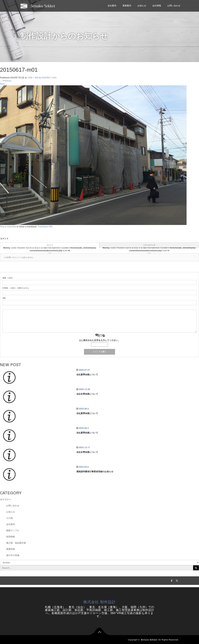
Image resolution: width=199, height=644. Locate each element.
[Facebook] (171, 580)
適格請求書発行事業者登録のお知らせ (94, 471)
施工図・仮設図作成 (16, 543)
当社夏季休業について (87, 374)
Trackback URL (45, 226)
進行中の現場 (12, 555)
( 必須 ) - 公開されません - (16, 288)
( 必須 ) (7, 278)
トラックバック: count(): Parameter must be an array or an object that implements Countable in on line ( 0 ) (149, 246)
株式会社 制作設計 (99, 601)
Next (3, 84)
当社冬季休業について (87, 394)
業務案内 (127, 5)
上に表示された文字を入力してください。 (99, 340)
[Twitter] (176, 580)
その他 (9, 518)
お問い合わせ (173, 5)
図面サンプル (12, 530)
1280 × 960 (33, 77)
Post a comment (8, 226)
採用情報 (10, 536)
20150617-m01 (49, 77)
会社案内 (112, 5)
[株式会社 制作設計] (37, 5)
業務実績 (10, 549)
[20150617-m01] (93, 155)
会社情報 (156, 5)
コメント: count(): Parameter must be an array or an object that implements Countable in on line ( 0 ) (50, 246)
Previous (5, 80)
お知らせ (141, 5)
